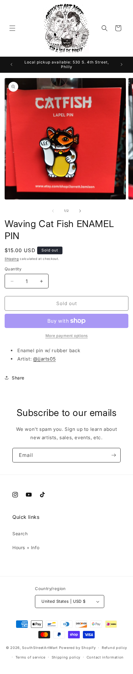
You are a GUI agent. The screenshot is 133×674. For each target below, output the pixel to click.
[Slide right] (80, 211)
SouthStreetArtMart (40, 648)
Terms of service (30, 657)
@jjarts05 (44, 359)
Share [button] (18, 377)
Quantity (13, 268)
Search (20, 533)
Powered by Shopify (77, 648)
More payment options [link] (66, 335)
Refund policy (114, 648)
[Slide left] (53, 211)
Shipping (12, 258)
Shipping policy (66, 657)
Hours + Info (25, 547)
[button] (12, 28)
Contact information (105, 657)
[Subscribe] (113, 455)
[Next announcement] (121, 64)
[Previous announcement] (11, 64)
